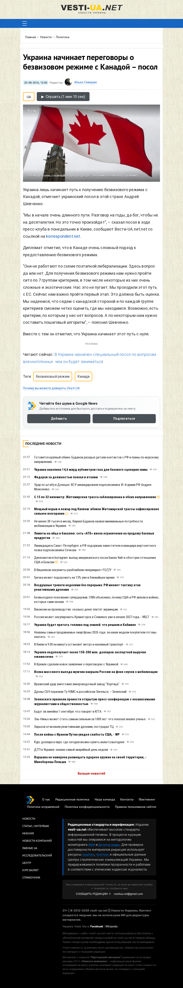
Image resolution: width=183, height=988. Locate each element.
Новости (28, 819)
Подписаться (124, 418)
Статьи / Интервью (35, 826)
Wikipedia (111, 926)
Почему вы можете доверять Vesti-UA (51, 388)
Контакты (126, 800)
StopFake (88, 854)
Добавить (59, 418)
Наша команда (105, 800)
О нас (46, 800)
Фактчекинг (147, 800)
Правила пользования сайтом (135, 807)
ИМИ (91, 844)
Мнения (28, 833)
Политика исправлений (43, 807)
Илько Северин (86, 82)
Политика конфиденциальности (87, 807)
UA (29, 96)
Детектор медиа (109, 844)
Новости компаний (37, 841)
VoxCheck (102, 854)
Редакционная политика (72, 800)
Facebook (96, 926)
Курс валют (30, 870)
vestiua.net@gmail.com (128, 893)
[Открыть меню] (24, 23)
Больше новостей (91, 773)
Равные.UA (29, 848)
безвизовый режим (52, 376)
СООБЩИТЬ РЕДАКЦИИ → (93, 893)
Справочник (31, 878)
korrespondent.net (63, 236)
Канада (83, 376)
